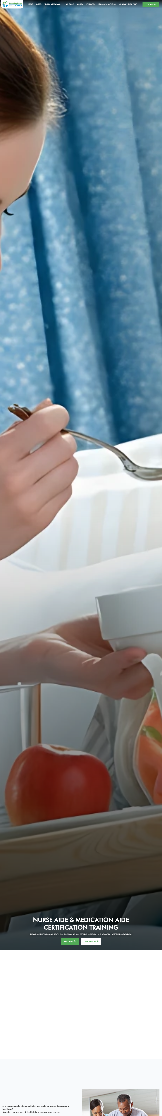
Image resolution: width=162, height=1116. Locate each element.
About (30, 4)
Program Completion (107, 4)
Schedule (70, 4)
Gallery (80, 4)
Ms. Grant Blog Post (128, 4)
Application (90, 4)
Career (39, 4)
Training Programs (52, 4)
